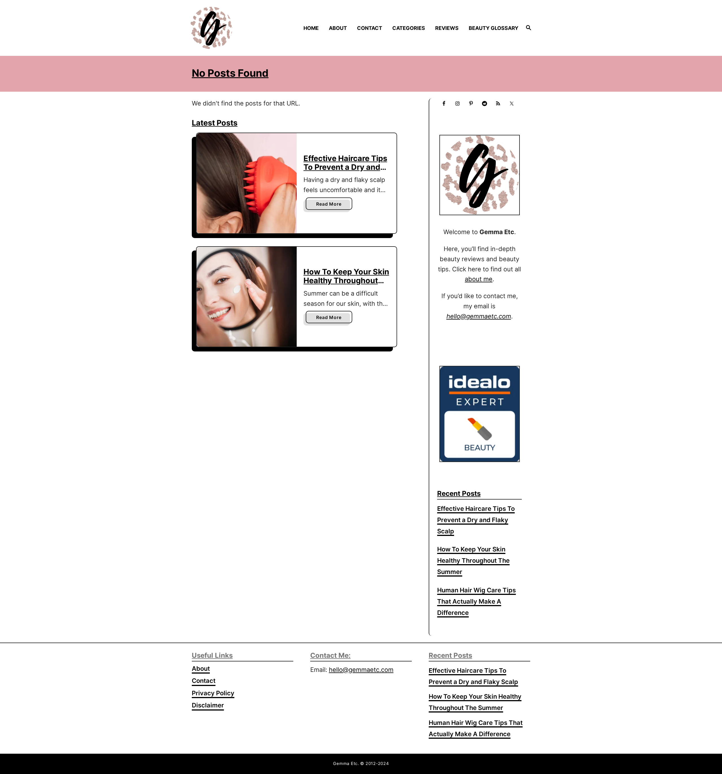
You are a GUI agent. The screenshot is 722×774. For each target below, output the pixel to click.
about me (478, 279)
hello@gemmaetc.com (361, 669)
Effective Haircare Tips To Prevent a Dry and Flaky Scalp (345, 167)
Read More (330, 205)
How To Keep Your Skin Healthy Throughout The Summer (346, 280)
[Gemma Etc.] (231, 28)
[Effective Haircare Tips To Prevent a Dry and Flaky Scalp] (247, 183)
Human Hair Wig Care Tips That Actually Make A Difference (476, 601)
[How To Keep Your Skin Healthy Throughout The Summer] (247, 297)
